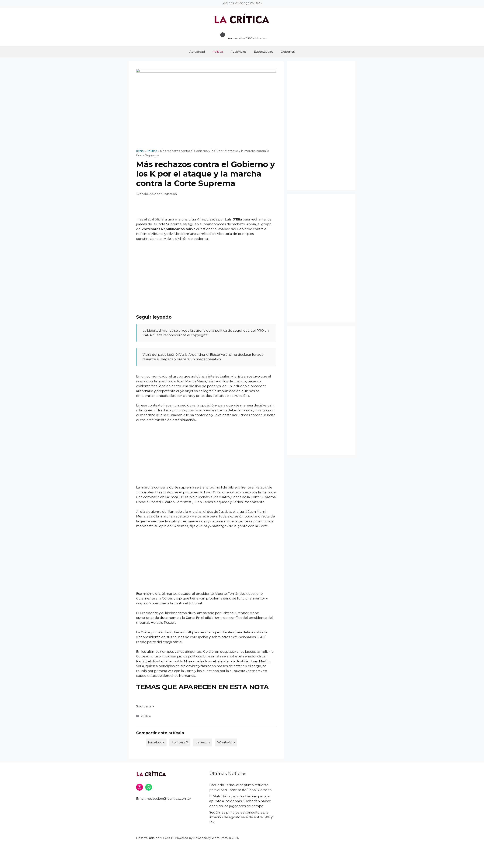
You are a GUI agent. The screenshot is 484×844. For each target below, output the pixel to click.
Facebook (156, 742)
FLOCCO (167, 838)
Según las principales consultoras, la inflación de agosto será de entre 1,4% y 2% (241, 817)
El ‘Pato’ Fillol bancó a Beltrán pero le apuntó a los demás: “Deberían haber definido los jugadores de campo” (240, 801)
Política (217, 51)
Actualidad (197, 51)
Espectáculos (263, 51)
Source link (145, 706)
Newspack (201, 838)
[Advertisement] (206, 272)
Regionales (238, 51)
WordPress (219, 838)
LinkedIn (202, 742)
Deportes (288, 51)
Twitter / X (180, 742)
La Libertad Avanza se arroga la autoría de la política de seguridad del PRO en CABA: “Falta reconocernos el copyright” (206, 333)
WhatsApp (226, 742)
